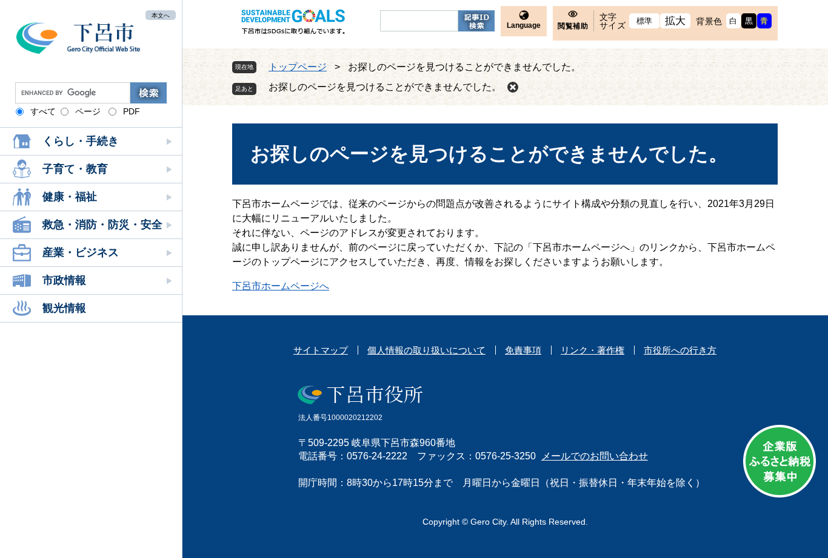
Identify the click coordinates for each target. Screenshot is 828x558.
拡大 (675, 21)
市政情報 (64, 280)
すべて (43, 111)
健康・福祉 (69, 197)
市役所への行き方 (680, 350)
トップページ (298, 67)
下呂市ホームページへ (280, 286)
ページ (88, 111)
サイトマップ (320, 350)
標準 (644, 20)
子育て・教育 (75, 169)
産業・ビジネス (80, 252)
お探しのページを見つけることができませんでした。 (385, 87)
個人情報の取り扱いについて (426, 350)
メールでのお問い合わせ (594, 456)
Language (524, 25)
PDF (131, 111)
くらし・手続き (80, 141)
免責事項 (523, 350)
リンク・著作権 (592, 350)
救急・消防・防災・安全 (102, 224)
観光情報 (64, 308)
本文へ (161, 14)
